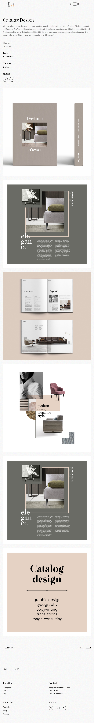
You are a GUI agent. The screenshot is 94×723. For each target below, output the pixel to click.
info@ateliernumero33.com (59, 688)
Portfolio (6, 707)
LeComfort (7, 47)
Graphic (6, 67)
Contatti (6, 714)
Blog (5, 711)
